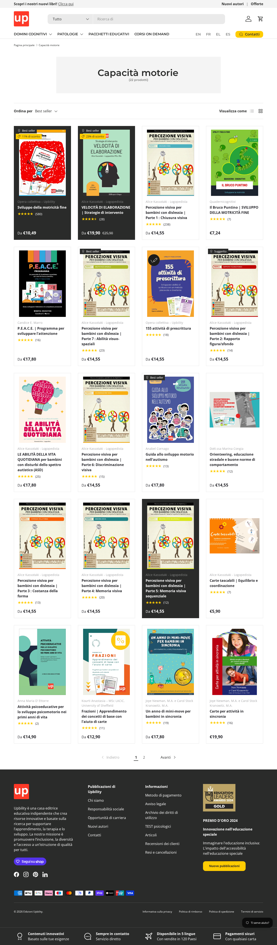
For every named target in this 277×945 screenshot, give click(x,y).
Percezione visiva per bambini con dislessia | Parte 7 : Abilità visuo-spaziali (102, 336)
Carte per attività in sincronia (227, 714)
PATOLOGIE (67, 34)
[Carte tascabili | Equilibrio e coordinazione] (234, 536)
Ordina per (23, 111)
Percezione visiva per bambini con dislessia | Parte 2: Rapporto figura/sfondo (230, 336)
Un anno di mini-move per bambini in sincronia (168, 714)
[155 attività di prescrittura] (170, 283)
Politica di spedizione (221, 911)
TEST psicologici (158, 826)
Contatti (94, 835)
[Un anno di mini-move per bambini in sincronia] (170, 662)
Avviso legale (155, 803)
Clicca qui (66, 4)
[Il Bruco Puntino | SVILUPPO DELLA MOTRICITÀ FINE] (234, 163)
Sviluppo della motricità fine (42, 207)
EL (218, 34)
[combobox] (136, 19)
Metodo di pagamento (163, 795)
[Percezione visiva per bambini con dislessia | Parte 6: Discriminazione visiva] (106, 410)
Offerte (257, 4)
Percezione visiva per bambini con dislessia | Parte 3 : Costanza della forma (38, 588)
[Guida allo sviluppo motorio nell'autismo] (170, 410)
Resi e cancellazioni (161, 852)
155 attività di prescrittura (168, 328)
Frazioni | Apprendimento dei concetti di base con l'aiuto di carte (104, 716)
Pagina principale (24, 45)
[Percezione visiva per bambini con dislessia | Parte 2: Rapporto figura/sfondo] (234, 283)
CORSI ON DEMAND (151, 34)
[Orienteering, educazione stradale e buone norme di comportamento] (234, 410)
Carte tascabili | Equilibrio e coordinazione (234, 583)
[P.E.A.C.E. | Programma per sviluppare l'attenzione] (42, 283)
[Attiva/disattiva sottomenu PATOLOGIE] (81, 34)
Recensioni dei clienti (162, 843)
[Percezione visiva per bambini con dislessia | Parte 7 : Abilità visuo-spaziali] (106, 283)
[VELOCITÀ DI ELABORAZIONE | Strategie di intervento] (106, 163)
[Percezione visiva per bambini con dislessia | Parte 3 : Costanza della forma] (42, 536)
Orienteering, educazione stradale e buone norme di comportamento (232, 459)
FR (208, 34)
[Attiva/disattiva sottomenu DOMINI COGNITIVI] (50, 34)
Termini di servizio (252, 911)
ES (228, 34)
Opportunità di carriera (107, 817)
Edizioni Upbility (32, 911)
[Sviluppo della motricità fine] (42, 163)
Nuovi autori (233, 4)
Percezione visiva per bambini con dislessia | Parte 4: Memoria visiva (102, 585)
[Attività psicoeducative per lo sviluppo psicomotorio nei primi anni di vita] (42, 662)
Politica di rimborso (190, 911)
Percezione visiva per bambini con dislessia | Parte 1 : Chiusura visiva (166, 212)
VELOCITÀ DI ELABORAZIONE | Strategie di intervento (106, 210)
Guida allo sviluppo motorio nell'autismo (170, 457)
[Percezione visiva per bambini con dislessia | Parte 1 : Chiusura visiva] (170, 163)
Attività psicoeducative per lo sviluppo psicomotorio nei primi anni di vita (42, 711)
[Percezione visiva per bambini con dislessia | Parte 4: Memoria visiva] (106, 536)
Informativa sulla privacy (157, 911)
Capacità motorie (49, 45)
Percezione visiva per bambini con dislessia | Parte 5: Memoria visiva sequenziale (166, 588)
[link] (110, 757)
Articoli (151, 835)
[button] (260, 19)
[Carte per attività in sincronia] (234, 662)
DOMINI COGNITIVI (30, 34)
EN (198, 34)
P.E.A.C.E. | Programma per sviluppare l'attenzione (41, 331)
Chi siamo (96, 800)
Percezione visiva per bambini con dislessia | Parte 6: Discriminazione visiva (103, 462)
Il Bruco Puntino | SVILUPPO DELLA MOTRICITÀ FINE (234, 210)
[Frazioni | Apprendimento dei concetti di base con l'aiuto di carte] (106, 662)
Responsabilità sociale (106, 809)
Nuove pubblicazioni (224, 866)
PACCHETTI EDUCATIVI (109, 34)
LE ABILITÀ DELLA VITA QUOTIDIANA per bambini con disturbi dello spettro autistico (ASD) (40, 462)
